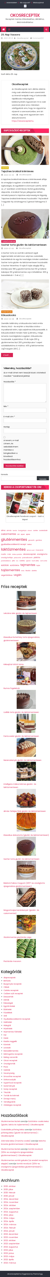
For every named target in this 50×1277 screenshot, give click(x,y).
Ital (5, 1035)
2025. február (9, 1192)
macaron (39, 550)
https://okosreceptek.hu (23, 121)
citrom (30, 531)
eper (23, 534)
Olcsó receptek (10, 1060)
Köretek (7, 1044)
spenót (28, 561)
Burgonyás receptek (13, 984)
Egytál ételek (9, 1006)
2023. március (10, 1263)
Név (6, 406)
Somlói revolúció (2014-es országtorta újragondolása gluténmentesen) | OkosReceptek (22, 1152)
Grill (5, 1016)
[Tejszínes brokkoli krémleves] (25, 150)
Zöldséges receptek (12, 1105)
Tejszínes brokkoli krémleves (17, 171)
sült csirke (43, 561)
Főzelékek (8, 1012)
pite (13, 561)
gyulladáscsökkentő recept (13, 544)
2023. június (9, 1253)
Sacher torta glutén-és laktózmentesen (24, 244)
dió (18, 534)
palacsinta (17, 558)
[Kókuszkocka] (25, 294)
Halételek (8, 1022)
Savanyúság (9, 1073)
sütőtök (5, 565)
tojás (38, 565)
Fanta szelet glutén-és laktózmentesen (21, 736)
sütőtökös (14, 565)
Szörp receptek (10, 1089)
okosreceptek (29, 554)
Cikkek (6, 987)
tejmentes (27, 565)
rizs (17, 561)
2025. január (9, 1196)
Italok (6, 1038)
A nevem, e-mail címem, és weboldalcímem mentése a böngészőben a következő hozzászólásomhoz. (11, 450)
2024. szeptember (12, 1208)
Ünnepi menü (10, 1098)
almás (9, 530)
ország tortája (7, 557)
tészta (28, 570)
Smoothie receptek (12, 1076)
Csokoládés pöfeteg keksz (12, 1129)
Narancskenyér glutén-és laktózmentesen (22, 760)
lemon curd (30, 550)
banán (15, 531)
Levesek (5, 168)
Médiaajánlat (38, 3)
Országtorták (9, 1063)
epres (28, 534)
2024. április (9, 1221)
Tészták (7, 1092)
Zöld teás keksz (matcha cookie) (16, 1141)
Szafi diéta (35, 561)
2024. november (11, 1202)
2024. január (9, 1231)
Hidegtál (7, 1025)
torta (22, 571)
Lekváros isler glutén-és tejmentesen (20, 613)
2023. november (11, 1237)
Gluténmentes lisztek (10, 1121)
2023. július (8, 1250)
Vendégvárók (9, 1102)
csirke (35, 530)
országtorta (42, 554)
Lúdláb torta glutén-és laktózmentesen (21, 712)
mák (9, 554)
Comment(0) (38, 38)
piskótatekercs (6, 561)
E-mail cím (9, 416)
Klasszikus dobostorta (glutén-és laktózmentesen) (26, 835)
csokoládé (43, 530)
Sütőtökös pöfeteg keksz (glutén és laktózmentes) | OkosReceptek (21, 1132)
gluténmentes (14, 539)
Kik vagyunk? (25, 3)
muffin (3, 554)
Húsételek (8, 1028)
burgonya (22, 530)
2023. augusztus (11, 1247)
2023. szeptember (12, 1243)
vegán (17, 575)
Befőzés (7, 980)
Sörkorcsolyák (10, 1079)
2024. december (11, 1199)
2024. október (10, 1205)
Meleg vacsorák (11, 1057)
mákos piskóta (17, 554)
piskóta (37, 557)
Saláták (7, 1070)
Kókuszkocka (8, 315)
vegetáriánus (6, 575)
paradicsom (27, 557)
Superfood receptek (13, 1082)
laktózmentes (13, 549)
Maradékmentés (11, 1051)
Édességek (8, 1003)
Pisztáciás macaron (12, 961)
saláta (22, 561)
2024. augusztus (11, 1212)
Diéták (6, 1000)
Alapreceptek (10, 977)
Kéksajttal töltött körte (14, 664)
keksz (29, 544)
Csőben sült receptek (13, 993)
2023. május (9, 1256)
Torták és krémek (8, 241)
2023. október (10, 1240)
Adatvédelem (12, 3)
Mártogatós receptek (13, 1054)
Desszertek (8, 996)
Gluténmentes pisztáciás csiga (17, 937)
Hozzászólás (10, 381)
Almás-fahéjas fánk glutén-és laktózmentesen (25, 811)
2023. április (9, 1259)
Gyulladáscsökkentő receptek (17, 1019)
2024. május (9, 1218)
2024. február (10, 1228)
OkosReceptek (25, 15)
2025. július (8, 1189)
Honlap (7, 427)
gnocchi (31, 540)
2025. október (10, 1186)
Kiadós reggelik (10, 1041)
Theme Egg (38, 1274)
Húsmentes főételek (13, 1031)
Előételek (8, 1009)
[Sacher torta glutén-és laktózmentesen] (25, 223)
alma (3, 530)
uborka (34, 571)
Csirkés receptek (11, 990)
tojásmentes (10, 570)
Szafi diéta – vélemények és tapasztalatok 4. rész (8, 355)
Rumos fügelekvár (12, 688)
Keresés (4, 474)
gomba (39, 540)
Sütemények (7, 312)
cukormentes (8, 534)
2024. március (10, 1224)
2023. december (11, 1234)
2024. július (8, 1215)
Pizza (6, 1067)
